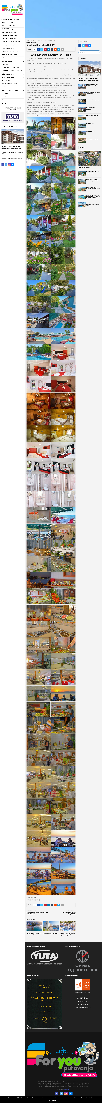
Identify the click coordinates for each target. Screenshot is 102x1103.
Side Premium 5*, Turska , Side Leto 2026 (50, 934)
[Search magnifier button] (99, 52)
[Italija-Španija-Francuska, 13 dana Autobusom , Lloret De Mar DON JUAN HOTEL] (82, 197)
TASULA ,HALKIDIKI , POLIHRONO (91, 108)
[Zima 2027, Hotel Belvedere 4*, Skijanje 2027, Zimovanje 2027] (12, 136)
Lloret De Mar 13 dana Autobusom (11, 71)
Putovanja (4, 93)
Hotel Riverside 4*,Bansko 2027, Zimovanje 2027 (92, 85)
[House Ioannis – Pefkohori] (82, 101)
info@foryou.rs (87, 1007)
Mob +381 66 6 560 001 (82, 998)
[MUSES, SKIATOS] (89, 158)
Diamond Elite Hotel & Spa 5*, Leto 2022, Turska (67, 934)
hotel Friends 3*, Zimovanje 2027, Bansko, (11, 158)
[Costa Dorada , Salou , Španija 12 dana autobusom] (82, 189)
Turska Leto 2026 (6, 61)
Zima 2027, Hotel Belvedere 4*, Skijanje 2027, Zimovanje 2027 (11, 147)
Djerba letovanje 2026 (8, 48)
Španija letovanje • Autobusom (11, 19)
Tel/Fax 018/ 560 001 (83, 1004)
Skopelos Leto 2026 (7, 22)
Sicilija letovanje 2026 (8, 25)
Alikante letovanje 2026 (8, 38)
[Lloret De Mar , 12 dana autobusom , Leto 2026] (82, 181)
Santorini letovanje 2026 (9, 54)
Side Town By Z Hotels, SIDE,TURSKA (68, 913)
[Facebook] (2, 164)
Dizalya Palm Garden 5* (92, 115)
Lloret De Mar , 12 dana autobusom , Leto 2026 (92, 180)
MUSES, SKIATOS (84, 167)
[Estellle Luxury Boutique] (82, 140)
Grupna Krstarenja (7, 87)
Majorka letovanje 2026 (8, 32)
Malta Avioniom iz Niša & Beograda (12, 45)
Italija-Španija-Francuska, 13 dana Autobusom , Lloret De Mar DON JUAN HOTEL (93, 196)
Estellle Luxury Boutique (92, 139)
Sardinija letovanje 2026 (9, 29)
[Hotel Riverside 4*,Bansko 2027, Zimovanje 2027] (82, 86)
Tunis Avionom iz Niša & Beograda (11, 42)
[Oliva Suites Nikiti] (82, 133)
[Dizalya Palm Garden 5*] (82, 117)
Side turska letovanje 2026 (32, 42)
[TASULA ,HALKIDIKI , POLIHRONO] (82, 109)
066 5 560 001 (4, 103)
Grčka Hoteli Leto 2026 (8, 58)
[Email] (12, 164)
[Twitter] (6, 164)
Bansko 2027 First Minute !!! (12, 127)
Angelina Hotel (89, 123)
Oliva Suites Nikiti (90, 131)
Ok (45, 1100)
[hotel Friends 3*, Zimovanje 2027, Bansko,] (82, 94)
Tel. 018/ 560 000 (82, 1002)
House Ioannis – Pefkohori (92, 100)
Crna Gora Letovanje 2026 (9, 83)
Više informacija (53, 1100)
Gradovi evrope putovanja (9, 90)
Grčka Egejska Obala (7, 74)
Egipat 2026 (4, 64)
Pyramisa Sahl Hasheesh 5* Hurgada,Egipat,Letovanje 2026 (93, 204)
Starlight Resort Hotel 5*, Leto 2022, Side (34, 934)
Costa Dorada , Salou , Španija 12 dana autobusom (93, 188)
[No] (100, 1099)
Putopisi (3, 96)
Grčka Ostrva (5, 80)
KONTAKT (3, 100)
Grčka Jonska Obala (7, 77)
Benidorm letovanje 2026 (9, 35)
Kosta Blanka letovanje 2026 (10, 67)
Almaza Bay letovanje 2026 (9, 51)
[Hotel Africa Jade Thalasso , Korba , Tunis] (82, 173)
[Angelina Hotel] (82, 125)
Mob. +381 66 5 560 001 (82, 997)
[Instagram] (9, 164)
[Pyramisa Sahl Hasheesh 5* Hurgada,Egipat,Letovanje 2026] (82, 204)
